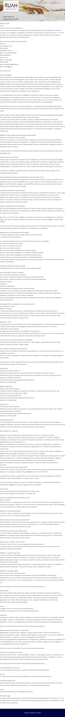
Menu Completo (42, 3)
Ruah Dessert (10, 13)
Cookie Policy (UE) (55, 3)
